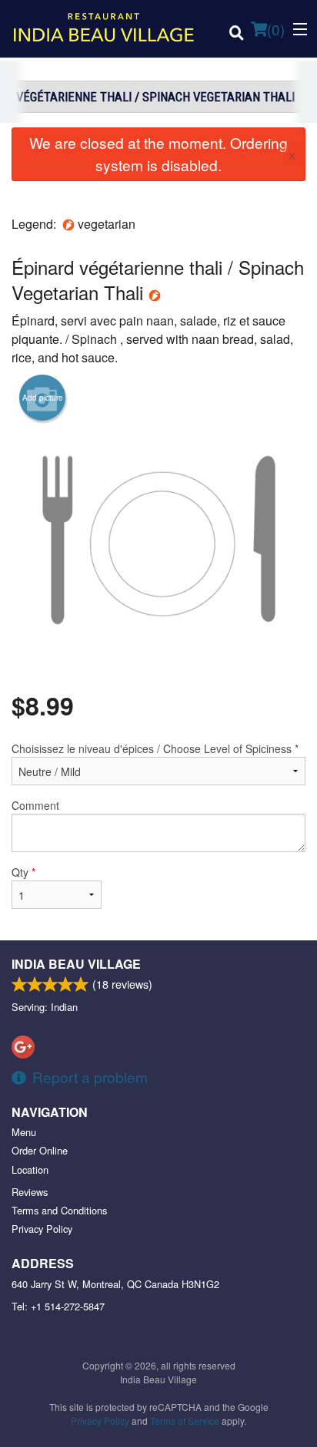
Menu (24, 1132)
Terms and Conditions (59, 1210)
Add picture (42, 397)
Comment (35, 805)
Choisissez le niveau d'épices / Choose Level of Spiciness (155, 748)
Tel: (58, 1306)
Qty (23, 872)
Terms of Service (184, 1420)
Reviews (30, 1191)
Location (30, 1169)
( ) (276, 28)
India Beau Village (76, 964)
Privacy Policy (42, 1228)
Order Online (40, 1150)
